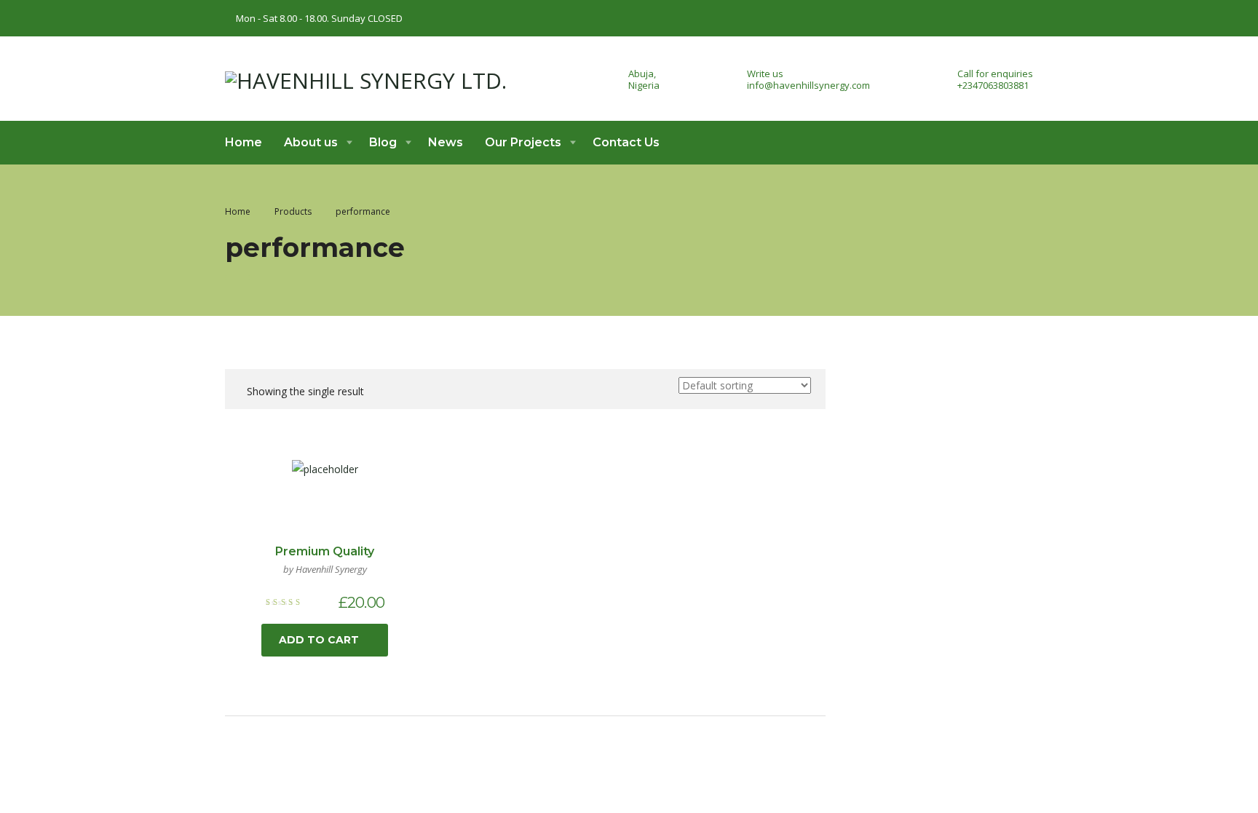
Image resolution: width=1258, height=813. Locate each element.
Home (243, 142)
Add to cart (319, 639)
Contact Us (626, 142)
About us (311, 142)
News (445, 142)
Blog (383, 142)
